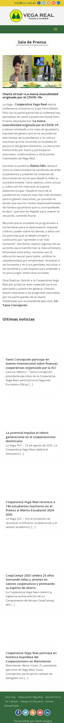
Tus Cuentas (11, 701)
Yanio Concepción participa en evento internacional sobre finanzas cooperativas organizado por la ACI (32, 363)
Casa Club (10, 697)
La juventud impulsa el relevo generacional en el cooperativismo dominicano (30, 437)
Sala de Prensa (53, 697)
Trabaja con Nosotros (31, 701)
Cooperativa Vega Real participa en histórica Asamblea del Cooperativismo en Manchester (31, 657)
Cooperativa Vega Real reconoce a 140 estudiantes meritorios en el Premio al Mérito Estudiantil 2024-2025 (30, 508)
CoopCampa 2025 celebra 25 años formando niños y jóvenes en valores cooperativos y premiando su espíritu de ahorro (30, 581)
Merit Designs (43, 721)
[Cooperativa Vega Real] (32, 15)
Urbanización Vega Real (30, 697)
